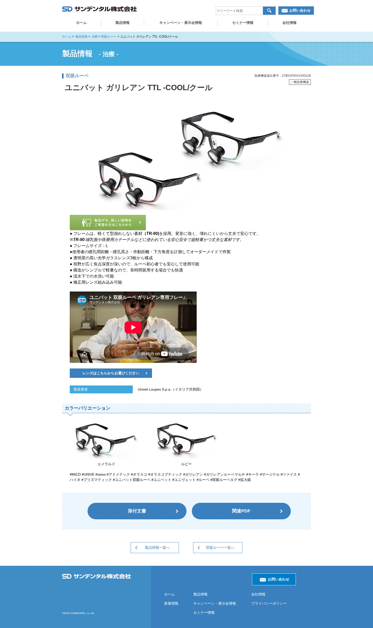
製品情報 (122, 23)
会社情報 (289, 23)
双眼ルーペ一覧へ (220, 547)
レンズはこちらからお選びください (110, 373)
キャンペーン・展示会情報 (180, 23)
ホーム (81, 23)
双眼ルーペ (108, 36)
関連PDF (241, 510)
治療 (95, 36)
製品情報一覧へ (157, 547)
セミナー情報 (242, 23)
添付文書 (137, 510)
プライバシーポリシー (269, 603)
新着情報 (171, 603)
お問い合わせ (300, 10)
